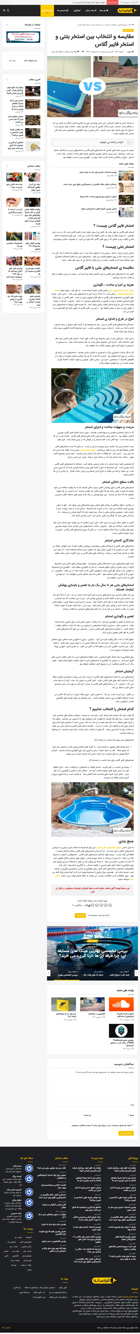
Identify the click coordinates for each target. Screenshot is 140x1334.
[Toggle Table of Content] (128, 142)
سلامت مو (15, 1251)
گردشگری (77, 10)
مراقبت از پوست (25, 1265)
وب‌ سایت (87, 1115)
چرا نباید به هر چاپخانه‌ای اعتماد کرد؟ (66, 1015)
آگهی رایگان (63, 1287)
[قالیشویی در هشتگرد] (92, 1004)
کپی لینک (80, 915)
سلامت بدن (14, 1246)
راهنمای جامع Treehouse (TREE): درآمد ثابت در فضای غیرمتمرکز (122, 1043)
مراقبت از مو (15, 1260)
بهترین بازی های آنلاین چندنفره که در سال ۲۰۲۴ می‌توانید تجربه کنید (14, 272)
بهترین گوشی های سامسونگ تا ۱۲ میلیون (33, 246)
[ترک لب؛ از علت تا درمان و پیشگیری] (14, 202)
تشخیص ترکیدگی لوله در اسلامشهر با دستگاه (40, 1287)
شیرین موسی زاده (14, 1189)
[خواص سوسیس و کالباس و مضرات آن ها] (32, 261)
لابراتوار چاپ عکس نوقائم (58, 1297)
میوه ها (13, 1265)
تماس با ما (6, 1327)
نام (132, 1105)
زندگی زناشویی (26, 1246)
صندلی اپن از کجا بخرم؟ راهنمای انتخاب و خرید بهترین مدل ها (16, 105)
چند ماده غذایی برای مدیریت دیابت (14, 186)
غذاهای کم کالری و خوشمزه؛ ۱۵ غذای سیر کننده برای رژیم (15, 145)
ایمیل (131, 1115)
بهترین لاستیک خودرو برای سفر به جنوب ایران (98, 172)
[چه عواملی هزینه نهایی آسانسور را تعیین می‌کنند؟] (32, 133)
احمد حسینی (16, 1213)
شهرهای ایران (26, 1256)
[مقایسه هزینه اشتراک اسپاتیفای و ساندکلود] (121, 1004)
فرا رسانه (102, 10)
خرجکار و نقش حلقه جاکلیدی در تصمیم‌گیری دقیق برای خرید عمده (90, 184)
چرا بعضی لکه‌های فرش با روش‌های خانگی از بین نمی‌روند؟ (92, 953)
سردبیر (129, 51)
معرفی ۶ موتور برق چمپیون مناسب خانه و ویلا (98, 196)
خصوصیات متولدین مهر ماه (14, 245)
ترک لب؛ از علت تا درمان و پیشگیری (15, 211)
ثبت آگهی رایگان (39, 1292)
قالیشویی (15, 1256)
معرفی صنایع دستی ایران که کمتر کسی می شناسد (15, 119)
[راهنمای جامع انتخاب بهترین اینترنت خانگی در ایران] (32, 289)
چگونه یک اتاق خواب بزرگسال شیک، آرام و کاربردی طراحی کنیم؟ (15, 90)
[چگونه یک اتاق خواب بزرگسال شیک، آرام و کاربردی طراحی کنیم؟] (32, 91)
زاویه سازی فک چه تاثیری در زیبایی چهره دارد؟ (15, 299)
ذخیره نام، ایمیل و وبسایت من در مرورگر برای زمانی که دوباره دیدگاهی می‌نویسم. (101, 1125)
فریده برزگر (16, 1176)
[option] (92, 953)
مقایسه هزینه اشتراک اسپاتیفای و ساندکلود (125, 1015)
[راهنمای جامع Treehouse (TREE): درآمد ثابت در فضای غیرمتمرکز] (121, 1031)
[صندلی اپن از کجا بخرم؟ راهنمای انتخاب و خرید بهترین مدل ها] (32, 104)
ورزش (29, 1269)
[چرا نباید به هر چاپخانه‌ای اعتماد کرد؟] (63, 1004)
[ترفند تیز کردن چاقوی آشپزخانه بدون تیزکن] (32, 177)
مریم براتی (17, 1165)
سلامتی (6, 1251)
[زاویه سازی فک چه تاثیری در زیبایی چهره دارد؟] (14, 289)
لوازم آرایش (27, 1260)
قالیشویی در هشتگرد (96, 1013)
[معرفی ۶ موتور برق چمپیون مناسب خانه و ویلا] (126, 200)
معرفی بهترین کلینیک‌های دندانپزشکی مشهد (99, 208)
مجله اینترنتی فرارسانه (130, 1296)
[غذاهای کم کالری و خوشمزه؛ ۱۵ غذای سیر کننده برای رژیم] (32, 146)
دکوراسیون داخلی (25, 1242)
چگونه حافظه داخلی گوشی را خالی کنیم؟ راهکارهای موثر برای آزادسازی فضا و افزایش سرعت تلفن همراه (32, 216)
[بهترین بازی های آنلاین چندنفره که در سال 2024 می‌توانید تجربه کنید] (14, 261)
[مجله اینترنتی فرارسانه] (127, 10)
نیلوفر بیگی (16, 1200)
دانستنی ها (61, 10)
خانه (130, 24)
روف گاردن (17, 1287)
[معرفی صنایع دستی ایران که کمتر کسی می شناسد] (32, 120)
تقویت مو (18, 1237)
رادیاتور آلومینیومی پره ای (58, 1292)
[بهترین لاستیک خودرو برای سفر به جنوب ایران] (126, 175)
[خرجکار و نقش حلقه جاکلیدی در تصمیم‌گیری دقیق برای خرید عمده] (126, 188)
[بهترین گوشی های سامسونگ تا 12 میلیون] (32, 235)
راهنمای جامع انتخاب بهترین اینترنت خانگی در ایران (33, 300)
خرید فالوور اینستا (39, 1297)
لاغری (6, 1256)
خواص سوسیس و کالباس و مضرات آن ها (32, 271)
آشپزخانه (28, 1237)
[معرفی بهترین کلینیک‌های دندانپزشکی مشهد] (126, 212)
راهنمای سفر (12, 1242)
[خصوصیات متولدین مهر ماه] (14, 235)
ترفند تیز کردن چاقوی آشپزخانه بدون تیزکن (33, 187)
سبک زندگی (90, 10)
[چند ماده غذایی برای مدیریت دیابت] (14, 177)
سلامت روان (27, 1251)
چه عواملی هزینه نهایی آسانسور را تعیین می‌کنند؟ (87, 2)
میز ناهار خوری (24, 1292)
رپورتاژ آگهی (46, 10)
